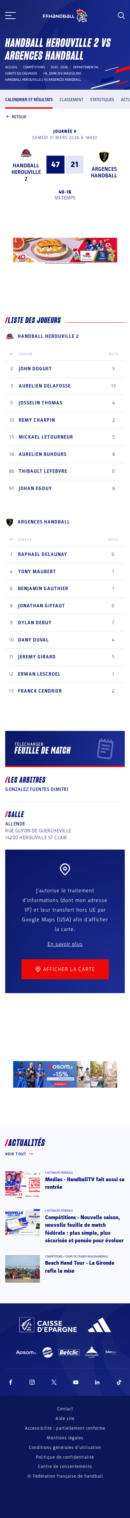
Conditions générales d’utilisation (65, 1447)
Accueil (11, 67)
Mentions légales (65, 1438)
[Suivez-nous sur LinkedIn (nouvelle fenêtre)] (97, 1382)
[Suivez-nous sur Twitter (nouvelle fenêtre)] (54, 1382)
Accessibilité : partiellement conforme (65, 1428)
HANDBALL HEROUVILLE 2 (26, 172)
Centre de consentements (65, 1466)
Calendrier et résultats (29, 99)
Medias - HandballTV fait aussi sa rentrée (84, 1183)
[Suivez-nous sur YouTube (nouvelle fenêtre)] (76, 1382)
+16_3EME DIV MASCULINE (62, 73)
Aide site (65, 1418)
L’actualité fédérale (59, 1172)
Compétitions (34, 67)
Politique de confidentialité (65, 1457)
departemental (86, 67)
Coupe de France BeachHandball (87, 1256)
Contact (65, 1409)
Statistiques (102, 99)
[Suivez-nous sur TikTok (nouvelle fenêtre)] (119, 1382)
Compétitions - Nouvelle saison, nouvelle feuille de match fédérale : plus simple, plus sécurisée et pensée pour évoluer (84, 1229)
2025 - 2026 (59, 67)
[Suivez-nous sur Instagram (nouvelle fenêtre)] (32, 1382)
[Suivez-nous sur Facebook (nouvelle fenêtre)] (10, 1382)
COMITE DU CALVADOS (21, 73)
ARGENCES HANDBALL (104, 172)
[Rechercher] (121, 15)
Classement (71, 99)
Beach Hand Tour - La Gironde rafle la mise (79, 1267)
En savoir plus (65, 944)
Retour (19, 117)
